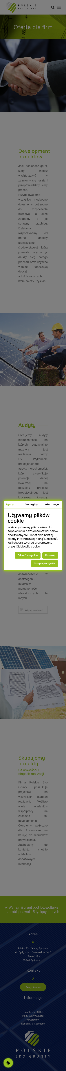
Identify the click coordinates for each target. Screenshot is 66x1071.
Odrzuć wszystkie (28, 555)
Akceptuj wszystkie (44, 563)
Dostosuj (50, 555)
